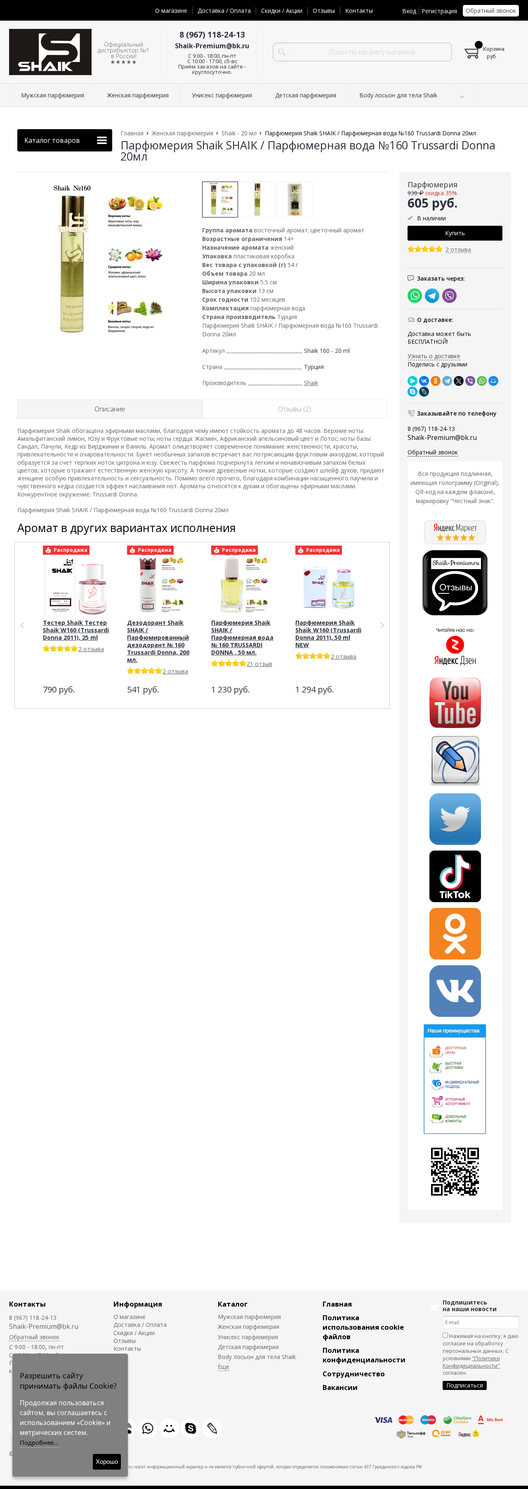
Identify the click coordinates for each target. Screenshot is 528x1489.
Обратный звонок (491, 10)
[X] (459, 381)
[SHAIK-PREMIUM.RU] (50, 52)
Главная (337, 1304)
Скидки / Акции (281, 10)
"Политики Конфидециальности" (471, 1361)
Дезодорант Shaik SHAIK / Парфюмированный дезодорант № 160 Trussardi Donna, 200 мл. (158, 641)
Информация (137, 1304)
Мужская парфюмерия (249, 1317)
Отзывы (324, 10)
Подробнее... (39, 1442)
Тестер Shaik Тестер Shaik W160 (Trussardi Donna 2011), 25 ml (76, 630)
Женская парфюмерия (248, 1327)
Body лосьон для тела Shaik (257, 1357)
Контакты (359, 10)
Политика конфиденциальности (364, 1354)
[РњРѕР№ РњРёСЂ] (493, 381)
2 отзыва (458, 250)
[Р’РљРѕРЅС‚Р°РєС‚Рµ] (424, 381)
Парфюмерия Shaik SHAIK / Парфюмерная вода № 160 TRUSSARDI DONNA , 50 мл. (242, 637)
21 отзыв (259, 664)
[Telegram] (447, 381)
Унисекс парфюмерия (248, 1337)
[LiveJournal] (424, 392)
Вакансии (340, 1387)
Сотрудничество (354, 1373)
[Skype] (412, 392)
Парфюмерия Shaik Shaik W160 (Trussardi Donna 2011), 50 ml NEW (328, 634)
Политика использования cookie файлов (363, 1327)
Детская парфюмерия (248, 1347)
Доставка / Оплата (224, 10)
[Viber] (470, 381)
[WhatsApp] (482, 381)
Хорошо (107, 1461)
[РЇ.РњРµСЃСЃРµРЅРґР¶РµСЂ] (412, 381)
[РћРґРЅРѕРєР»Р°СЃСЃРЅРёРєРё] (436, 381)
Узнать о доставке (434, 356)
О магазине (171, 10)
